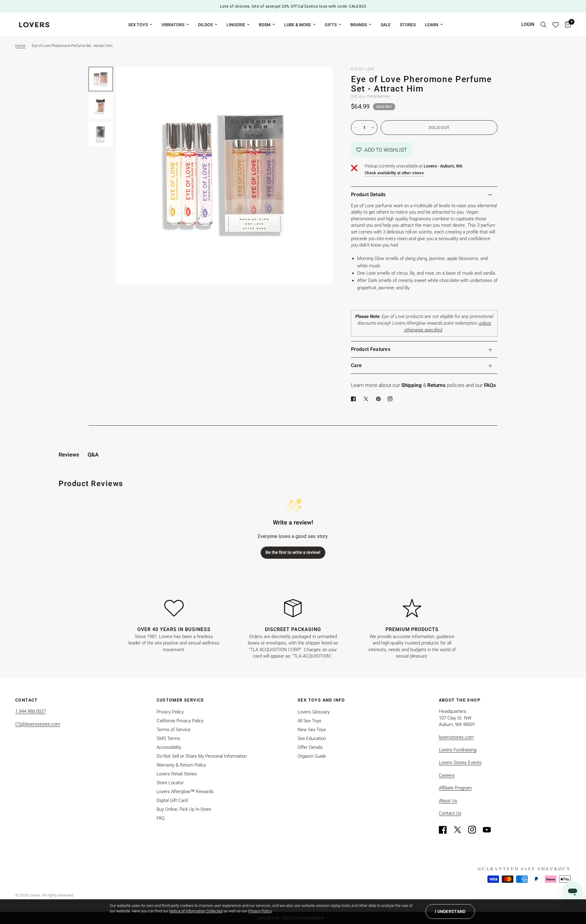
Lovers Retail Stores (177, 774)
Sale (386, 24)
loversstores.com (456, 737)
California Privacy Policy (180, 721)
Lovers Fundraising (457, 750)
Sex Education (312, 738)
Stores (408, 24)
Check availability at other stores (394, 173)
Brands (358, 24)
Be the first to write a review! (293, 552)
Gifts (331, 24)
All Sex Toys (309, 721)
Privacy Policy (170, 712)
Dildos (205, 24)
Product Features (370, 349)
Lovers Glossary (314, 712)
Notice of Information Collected (195, 911)
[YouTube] (489, 829)
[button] (381, 150)
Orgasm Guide (312, 756)
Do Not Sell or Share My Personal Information (202, 756)
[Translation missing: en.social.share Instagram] (391, 398)
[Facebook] (354, 398)
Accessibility (169, 747)
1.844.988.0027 (30, 711)
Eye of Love (362, 69)
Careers (447, 775)
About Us (448, 800)
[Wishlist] (555, 25)
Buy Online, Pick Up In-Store (184, 809)
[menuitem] (140, 24)
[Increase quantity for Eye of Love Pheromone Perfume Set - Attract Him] (372, 128)
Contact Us (450, 813)
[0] (566, 25)
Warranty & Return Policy (181, 765)
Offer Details (310, 747)
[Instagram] (475, 829)
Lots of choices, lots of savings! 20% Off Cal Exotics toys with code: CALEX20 (293, 6)
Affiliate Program (455, 788)
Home (20, 46)
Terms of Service (173, 729)
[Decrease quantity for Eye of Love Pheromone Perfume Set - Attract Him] (355, 128)
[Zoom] (320, 79)
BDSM (264, 24)
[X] (367, 398)
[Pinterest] (379, 398)
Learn (431, 24)
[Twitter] (460, 829)
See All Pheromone (370, 97)
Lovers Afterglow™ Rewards (185, 791)
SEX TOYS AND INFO (321, 700)
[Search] (543, 25)
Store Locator (170, 782)
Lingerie (235, 24)
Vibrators (172, 24)
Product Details (368, 194)
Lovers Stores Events (460, 762)
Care (356, 365)
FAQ (161, 818)
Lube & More (297, 24)
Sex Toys (138, 24)
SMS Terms (168, 738)
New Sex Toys (312, 729)
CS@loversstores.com (37, 724)
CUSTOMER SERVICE (180, 700)
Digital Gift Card (172, 800)
